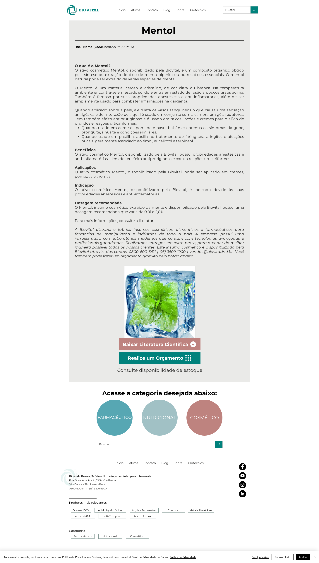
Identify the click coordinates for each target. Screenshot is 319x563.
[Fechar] (314, 557)
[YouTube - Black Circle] (242, 475)
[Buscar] (254, 9)
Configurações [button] (260, 557)
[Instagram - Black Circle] (242, 484)
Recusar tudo (282, 557)
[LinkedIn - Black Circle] (242, 493)
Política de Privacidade (183, 557)
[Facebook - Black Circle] (242, 466)
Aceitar (303, 557)
